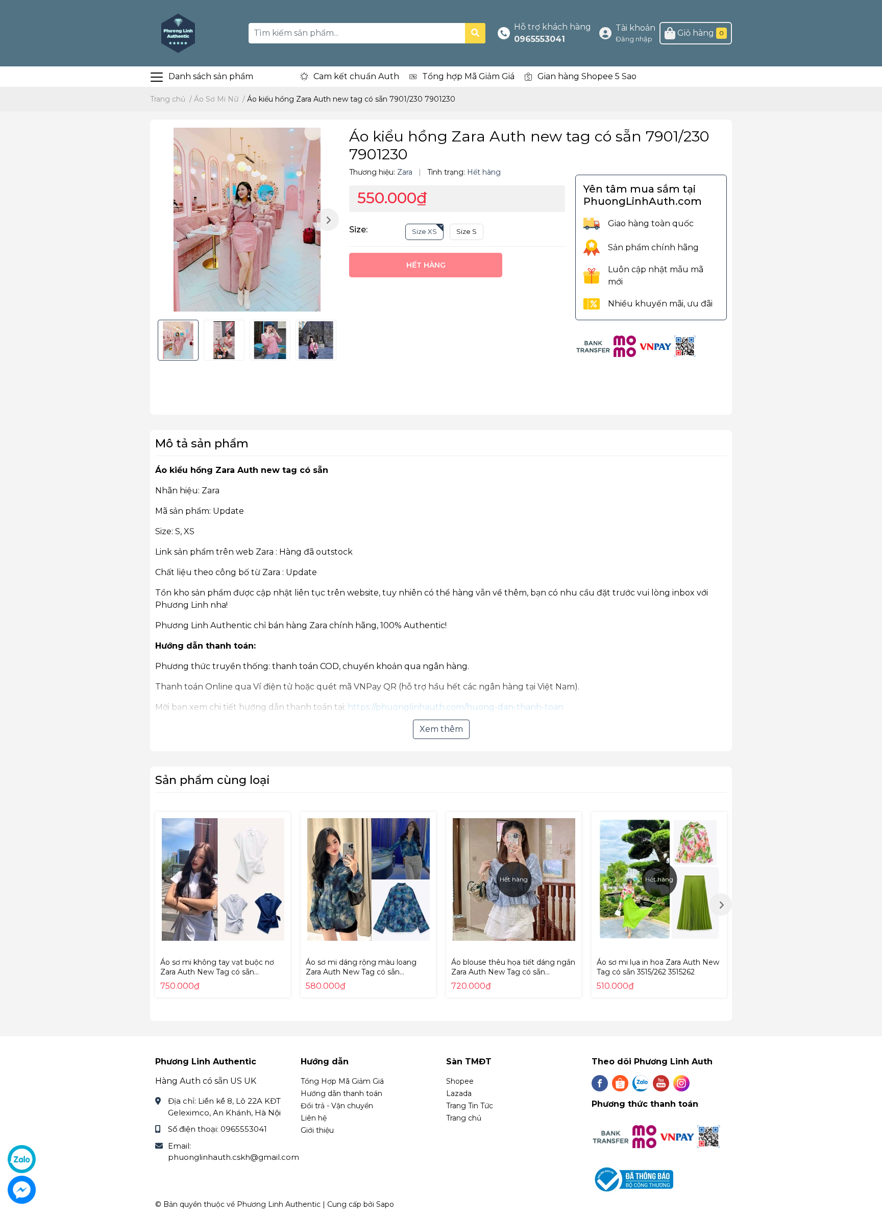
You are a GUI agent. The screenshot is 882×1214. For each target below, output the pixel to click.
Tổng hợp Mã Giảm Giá (468, 76)
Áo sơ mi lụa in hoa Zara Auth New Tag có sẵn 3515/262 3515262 (658, 967)
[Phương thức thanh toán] (636, 345)
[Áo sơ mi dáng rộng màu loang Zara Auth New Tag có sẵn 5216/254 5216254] (368, 879)
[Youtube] (661, 1083)
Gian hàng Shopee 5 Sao (586, 76)
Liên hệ (314, 1118)
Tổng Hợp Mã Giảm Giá (342, 1081)
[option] (247, 220)
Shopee (460, 1081)
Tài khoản (635, 28)
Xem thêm (441, 729)
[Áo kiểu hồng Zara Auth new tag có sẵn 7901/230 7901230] (247, 220)
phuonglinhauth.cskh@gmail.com (233, 1157)
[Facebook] (600, 1083)
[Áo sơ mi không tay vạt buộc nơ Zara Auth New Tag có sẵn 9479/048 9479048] (222, 879)
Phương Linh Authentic (279, 1204)
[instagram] (681, 1083)
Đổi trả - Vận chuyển (337, 1105)
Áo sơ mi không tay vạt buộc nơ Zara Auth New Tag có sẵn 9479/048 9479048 (217, 972)
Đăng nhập (634, 39)
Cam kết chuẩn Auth (356, 76)
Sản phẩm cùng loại (212, 780)
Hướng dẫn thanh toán (341, 1093)
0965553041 (539, 39)
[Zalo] (640, 1083)
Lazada (459, 1093)
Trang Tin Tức (469, 1105)
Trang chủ (463, 1118)
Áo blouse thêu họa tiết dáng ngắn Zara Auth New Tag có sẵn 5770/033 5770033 (513, 972)
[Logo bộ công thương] (634, 1179)
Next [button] (327, 219)
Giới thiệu (317, 1130)
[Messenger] (22, 1190)
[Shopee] (620, 1083)
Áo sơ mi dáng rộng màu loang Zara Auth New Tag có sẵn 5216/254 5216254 (361, 972)
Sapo (385, 1204)
